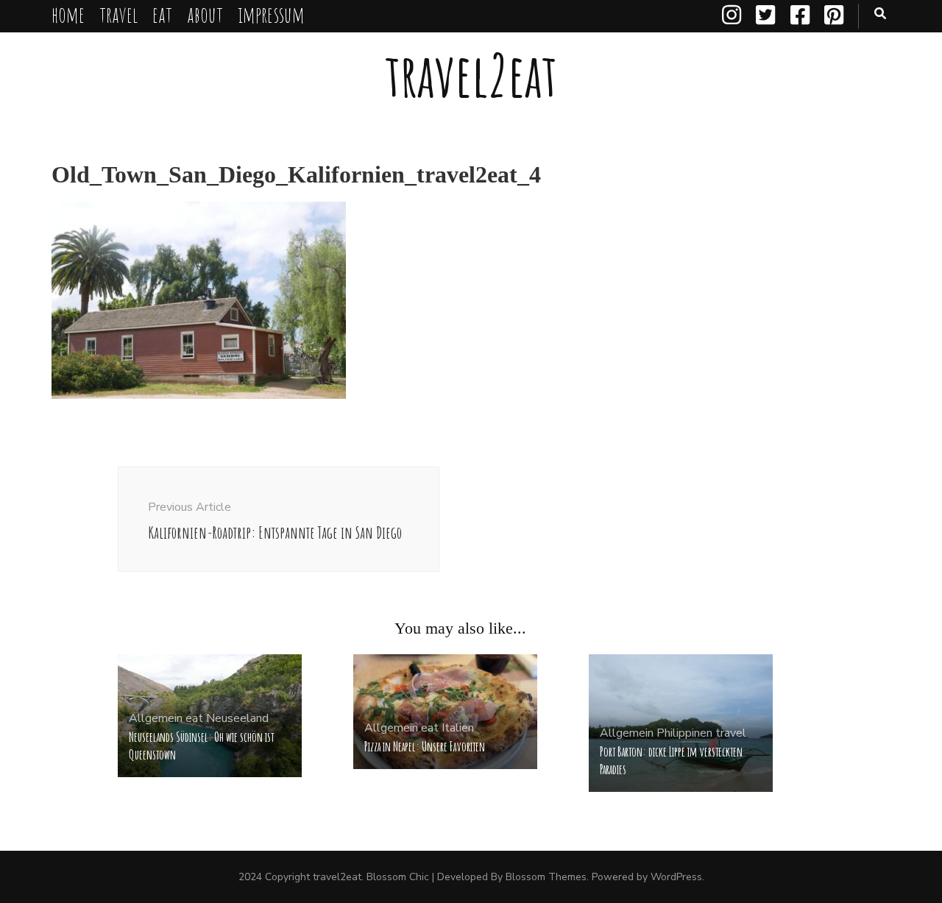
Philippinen (684, 733)
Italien (458, 728)
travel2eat (471, 75)
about (205, 14)
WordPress (676, 877)
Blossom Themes (546, 877)
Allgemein (156, 718)
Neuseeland (237, 718)
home (68, 14)
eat (162, 14)
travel (118, 14)
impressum (271, 14)
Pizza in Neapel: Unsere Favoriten (424, 746)
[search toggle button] (880, 13)
